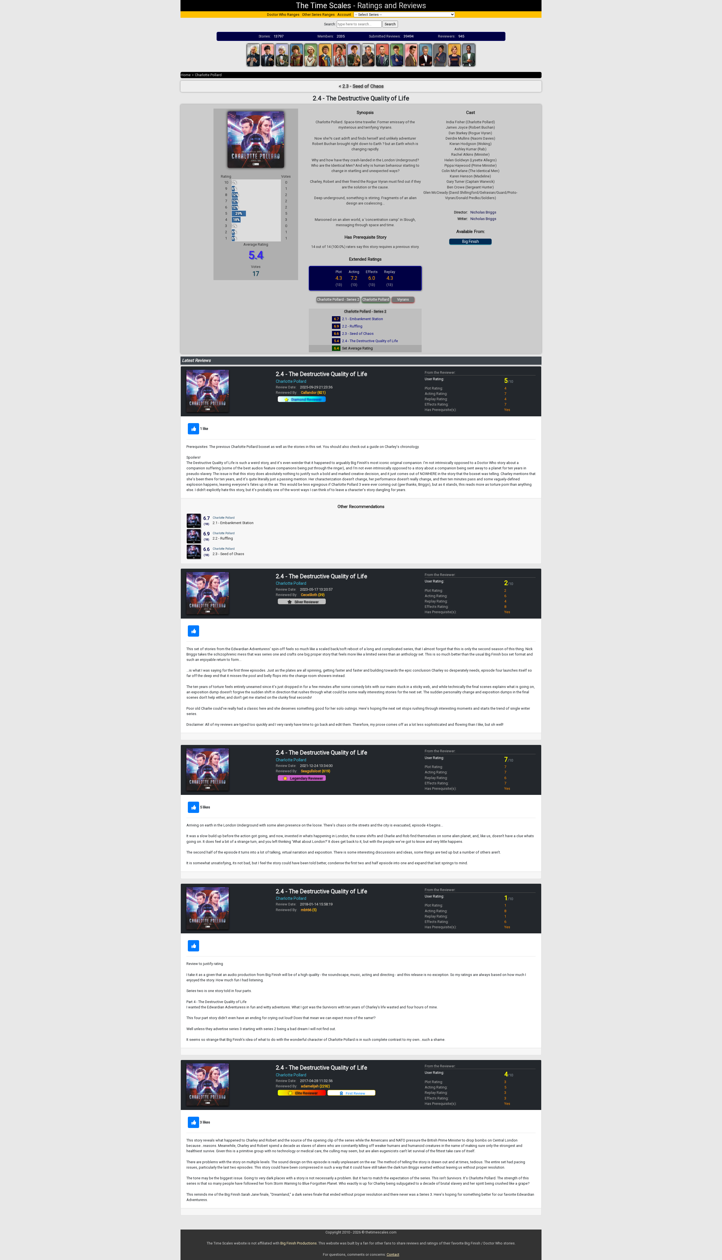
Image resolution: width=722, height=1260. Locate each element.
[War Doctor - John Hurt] (368, 54)
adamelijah (315, 1086)
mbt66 (309, 910)
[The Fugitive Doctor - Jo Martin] (439, 54)
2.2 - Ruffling (352, 326)
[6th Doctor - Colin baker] (325, 54)
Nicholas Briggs (483, 212)
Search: (330, 24)
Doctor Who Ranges (283, 14)
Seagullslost (315, 771)
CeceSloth (313, 595)
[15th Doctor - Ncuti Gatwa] (468, 54)
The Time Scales (323, 5)
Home (186, 75)
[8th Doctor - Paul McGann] (353, 54)
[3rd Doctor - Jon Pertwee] (282, 54)
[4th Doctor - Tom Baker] (296, 54)
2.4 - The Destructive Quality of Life (370, 341)
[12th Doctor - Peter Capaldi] (425, 54)
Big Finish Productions (298, 1243)
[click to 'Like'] (193, 428)
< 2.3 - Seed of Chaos (361, 86)
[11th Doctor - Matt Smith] (411, 54)
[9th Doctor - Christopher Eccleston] (382, 54)
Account (344, 14)
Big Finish (470, 241)
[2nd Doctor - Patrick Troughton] (267, 54)
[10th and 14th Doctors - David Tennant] (396, 54)
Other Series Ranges (318, 14)
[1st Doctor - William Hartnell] (253, 54)
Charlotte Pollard (208, 75)
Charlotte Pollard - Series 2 (338, 299)
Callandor (313, 392)
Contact (393, 1254)
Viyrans (403, 299)
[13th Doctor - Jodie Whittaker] (454, 54)
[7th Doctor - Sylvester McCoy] (339, 54)
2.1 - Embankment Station (362, 319)
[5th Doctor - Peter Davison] (310, 54)
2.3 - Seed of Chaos (358, 333)
